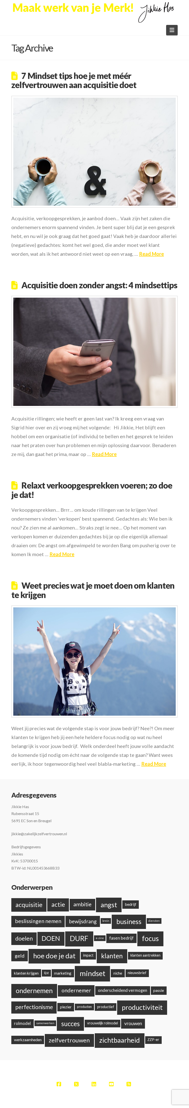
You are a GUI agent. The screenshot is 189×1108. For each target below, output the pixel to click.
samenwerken (45, 1023)
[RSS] (129, 1084)
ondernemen (34, 991)
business (129, 921)
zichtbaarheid (119, 1040)
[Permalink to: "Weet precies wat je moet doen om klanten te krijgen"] (94, 661)
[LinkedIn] (94, 1084)
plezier (66, 1006)
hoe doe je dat (54, 956)
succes (70, 1024)
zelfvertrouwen (69, 1040)
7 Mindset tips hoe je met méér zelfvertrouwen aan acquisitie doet (73, 80)
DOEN (51, 938)
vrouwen (133, 1023)
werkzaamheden (28, 1039)
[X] (77, 1084)
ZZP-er (153, 1039)
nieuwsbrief (137, 973)
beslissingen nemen (38, 921)
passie (158, 990)
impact (88, 955)
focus (150, 938)
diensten (154, 920)
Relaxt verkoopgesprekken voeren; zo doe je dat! (91, 489)
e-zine (100, 938)
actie (58, 904)
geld (20, 956)
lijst (46, 973)
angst (109, 905)
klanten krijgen (26, 973)
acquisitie (29, 904)
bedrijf (130, 904)
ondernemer (76, 990)
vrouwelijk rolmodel (102, 1023)
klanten (112, 956)
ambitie (82, 904)
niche (117, 973)
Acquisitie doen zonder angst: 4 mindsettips (99, 285)
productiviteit (142, 1007)
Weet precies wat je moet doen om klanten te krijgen (92, 589)
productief (105, 1007)
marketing (62, 973)
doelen (24, 938)
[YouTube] (112, 1084)
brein (105, 920)
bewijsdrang (82, 921)
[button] (172, 30)
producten (84, 1007)
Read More (151, 254)
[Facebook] (59, 1084)
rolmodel (22, 1023)
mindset (92, 973)
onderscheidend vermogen (122, 990)
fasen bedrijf (121, 938)
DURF (79, 938)
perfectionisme (34, 1006)
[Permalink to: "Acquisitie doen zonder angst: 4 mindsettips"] (94, 352)
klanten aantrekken (145, 955)
